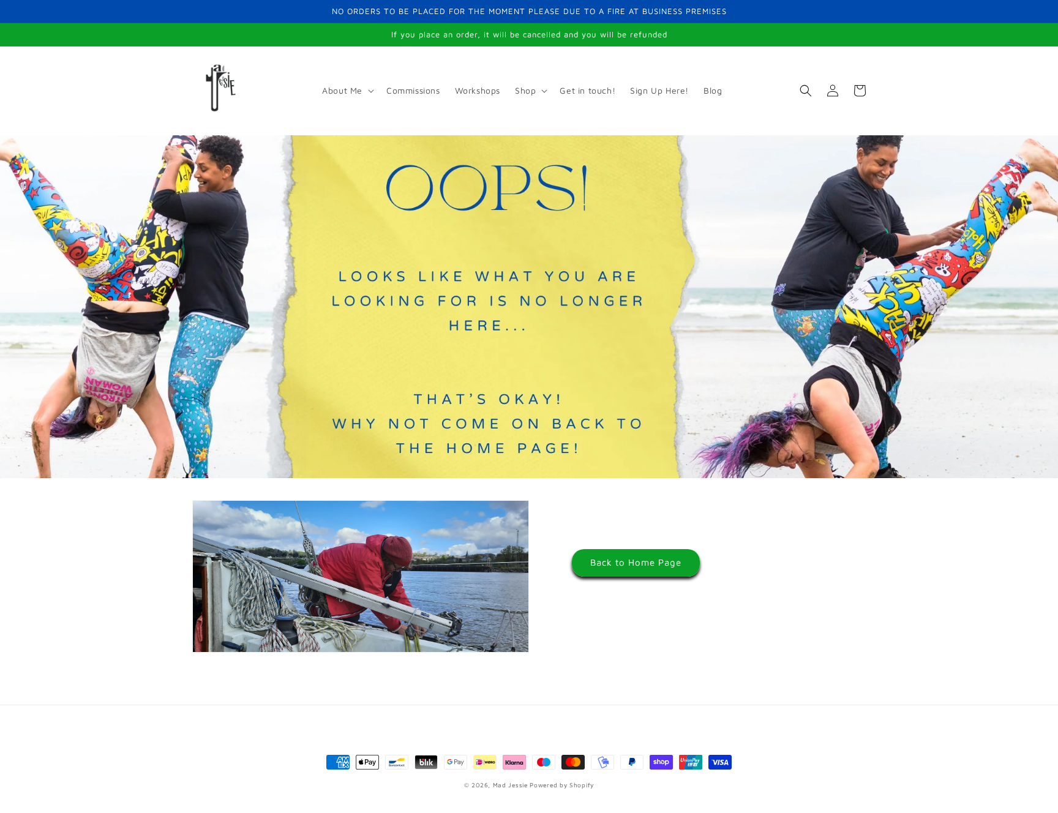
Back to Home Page (635, 562)
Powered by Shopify (562, 785)
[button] (347, 90)
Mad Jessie (510, 785)
